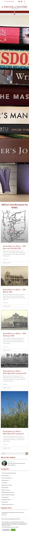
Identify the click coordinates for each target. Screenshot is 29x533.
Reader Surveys (5, 490)
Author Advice (5, 475)
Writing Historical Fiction (7, 504)
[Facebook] (19, 1)
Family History (5, 480)
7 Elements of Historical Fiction (9, 473)
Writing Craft (5, 502)
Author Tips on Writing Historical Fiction (11, 519)
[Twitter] (22, 1)
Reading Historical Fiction (7, 492)
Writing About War (6, 499)
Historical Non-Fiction (7, 485)
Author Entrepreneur (7, 478)
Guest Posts (4, 482)
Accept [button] (13, 529)
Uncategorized (5, 497)
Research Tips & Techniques (8, 495)
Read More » (5, 259)
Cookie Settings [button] (6, 529)
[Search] (26, 453)
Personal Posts (5, 487)
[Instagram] (24, 1)
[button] (14, 12)
